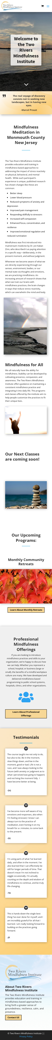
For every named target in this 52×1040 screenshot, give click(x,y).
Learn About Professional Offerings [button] (26, 713)
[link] (13, 6)
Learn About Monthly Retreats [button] (26, 609)
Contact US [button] (13, 1017)
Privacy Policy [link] (26, 1036)
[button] (48, 6)
